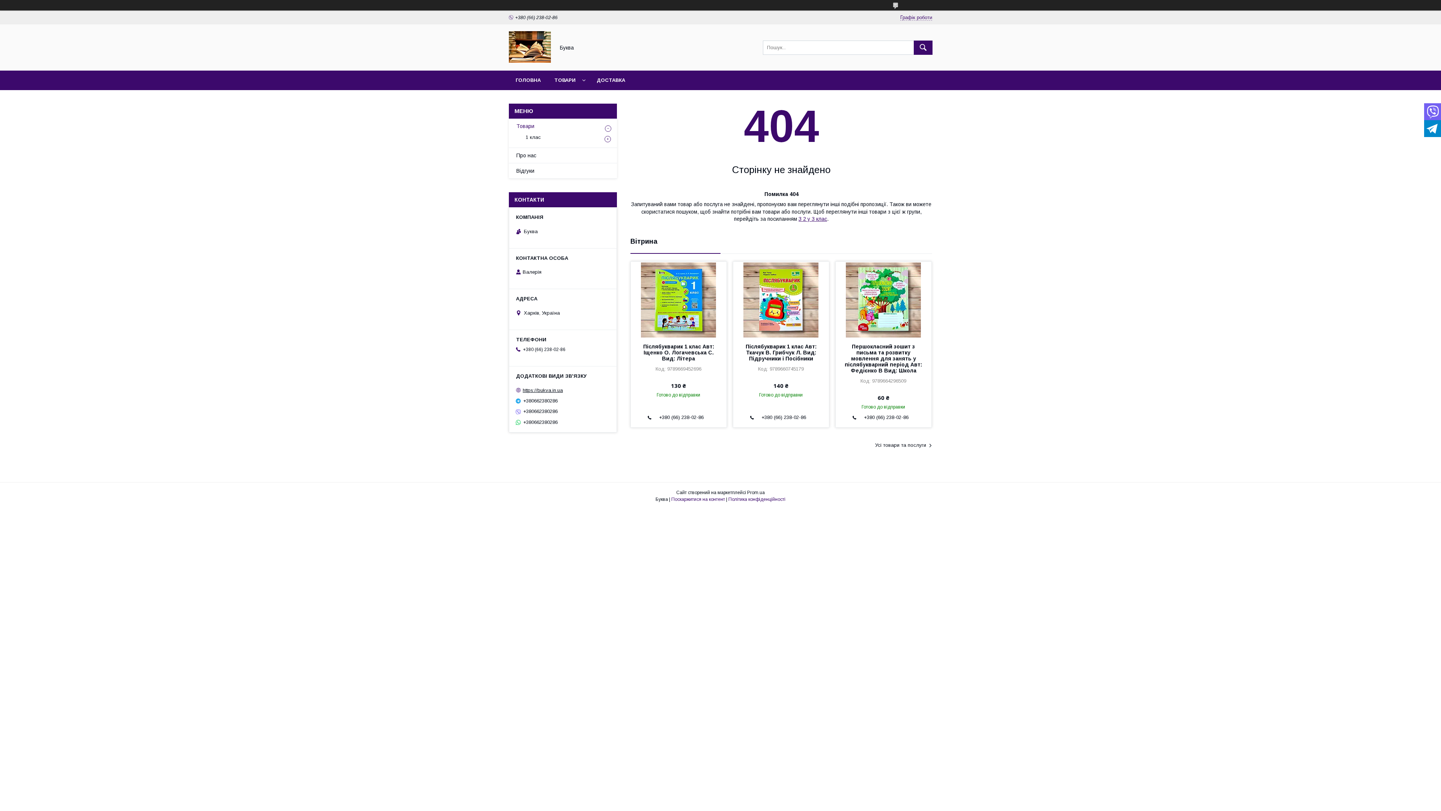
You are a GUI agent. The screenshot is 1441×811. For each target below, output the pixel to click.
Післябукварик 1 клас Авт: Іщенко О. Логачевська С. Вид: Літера (678, 353)
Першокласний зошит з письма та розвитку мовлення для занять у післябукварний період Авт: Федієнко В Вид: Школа (883, 359)
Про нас (526, 155)
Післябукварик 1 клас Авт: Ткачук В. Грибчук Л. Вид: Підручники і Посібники (781, 353)
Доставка (611, 80)
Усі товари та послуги (900, 445)
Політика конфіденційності (756, 499)
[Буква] (530, 61)
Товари (565, 80)
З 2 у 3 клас (813, 219)
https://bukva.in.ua (543, 390)
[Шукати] (923, 48)
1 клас (533, 137)
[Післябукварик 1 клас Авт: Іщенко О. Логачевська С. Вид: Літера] (679, 299)
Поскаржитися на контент (698, 499)
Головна (528, 80)
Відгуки (525, 171)
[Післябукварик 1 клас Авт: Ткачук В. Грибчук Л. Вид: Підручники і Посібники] (781, 299)
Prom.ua (756, 492)
